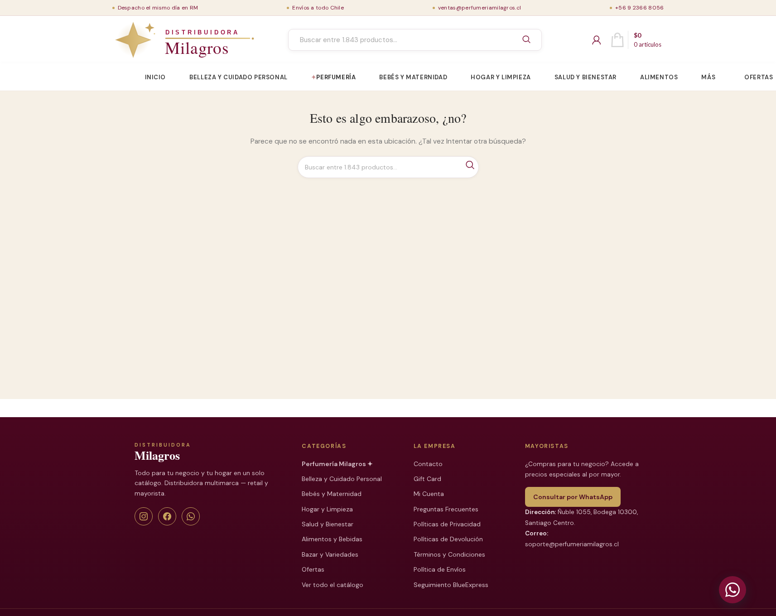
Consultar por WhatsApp (572, 497)
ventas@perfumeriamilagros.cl (479, 7)
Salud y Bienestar (327, 524)
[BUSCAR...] (526, 40)
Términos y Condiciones (449, 554)
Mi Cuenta (429, 494)
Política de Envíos (440, 569)
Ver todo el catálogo (332, 585)
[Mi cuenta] (597, 40)
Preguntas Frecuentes (446, 509)
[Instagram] (144, 516)
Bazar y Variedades (330, 554)
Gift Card (427, 479)
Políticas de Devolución (448, 539)
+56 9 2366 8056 (639, 7)
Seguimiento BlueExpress (451, 585)
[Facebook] (167, 516)
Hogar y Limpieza (327, 509)
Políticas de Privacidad (447, 524)
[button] (732, 589)
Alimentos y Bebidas (332, 539)
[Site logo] (163, 39)
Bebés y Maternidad (331, 494)
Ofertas (313, 569)
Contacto (428, 464)
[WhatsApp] (191, 516)
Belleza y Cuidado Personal (342, 479)
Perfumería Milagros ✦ (337, 464)
